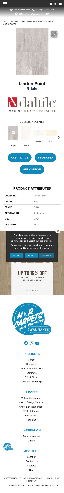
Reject (31, 255)
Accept (16, 255)
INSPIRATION (32, 430)
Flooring (13, 21)
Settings (46, 255)
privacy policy (33, 245)
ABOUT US (31, 451)
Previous (5, 132)
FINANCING (45, 158)
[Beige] (51, 132)
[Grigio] (13, 133)
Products (27, 21)
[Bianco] (26, 133)
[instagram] (55, 3)
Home (5, 21)
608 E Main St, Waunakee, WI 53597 (34, 14)
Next (58, 132)
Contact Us (19, 158)
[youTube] (60, 3)
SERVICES (31, 392)
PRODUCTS (32, 354)
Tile (20, 21)
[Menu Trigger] (5, 3)
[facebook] (50, 3)
